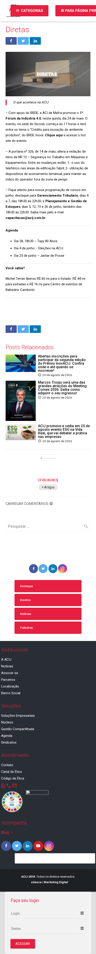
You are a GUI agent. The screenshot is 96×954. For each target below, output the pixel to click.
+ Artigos (48, 487)
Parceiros (8, 680)
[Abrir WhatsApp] (85, 943)
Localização (10, 686)
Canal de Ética (11, 772)
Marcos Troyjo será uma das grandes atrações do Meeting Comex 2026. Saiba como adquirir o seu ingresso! (62, 387)
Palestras (26, 627)
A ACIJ (6, 660)
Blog (7, 832)
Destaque (26, 586)
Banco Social (10, 693)
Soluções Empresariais (18, 716)
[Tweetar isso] (23, 41)
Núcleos (7, 722)
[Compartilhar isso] (11, 41)
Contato (7, 765)
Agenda (6, 736)
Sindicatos (9, 742)
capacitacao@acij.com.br (26, 218)
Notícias (25, 614)
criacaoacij (48, 479)
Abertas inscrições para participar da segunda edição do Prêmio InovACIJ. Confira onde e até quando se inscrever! (62, 363)
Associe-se (9, 673)
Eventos (25, 600)
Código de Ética (12, 778)
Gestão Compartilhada (17, 729)
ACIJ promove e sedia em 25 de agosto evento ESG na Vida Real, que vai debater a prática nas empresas (64, 431)
